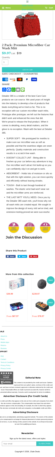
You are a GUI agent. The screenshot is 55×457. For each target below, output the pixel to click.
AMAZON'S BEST (27, 18)
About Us (4, 336)
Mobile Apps (5, 342)
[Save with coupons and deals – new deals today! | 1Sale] (27, 2)
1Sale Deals (35, 451)
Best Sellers (27, 9)
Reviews (4, 348)
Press (3, 339)
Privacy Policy (5, 365)
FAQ (2, 356)
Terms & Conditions (7, 362)
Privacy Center (6, 368)
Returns (3, 345)
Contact (3, 359)
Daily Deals (27, 5)
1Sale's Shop (27, 14)
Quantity (5, 57)
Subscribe (45, 443)
